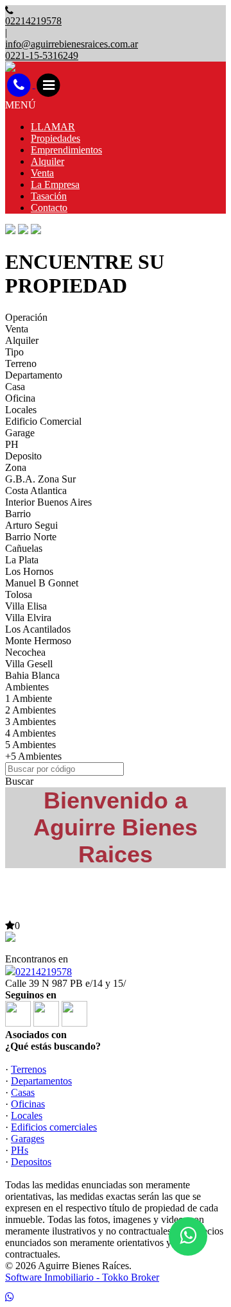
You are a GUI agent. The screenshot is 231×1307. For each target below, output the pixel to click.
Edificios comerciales (54, 1127)
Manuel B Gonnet (41, 582)
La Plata (21, 559)
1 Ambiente (28, 698)
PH (12, 444)
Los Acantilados (38, 629)
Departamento (33, 375)
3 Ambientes (30, 721)
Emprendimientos (66, 149)
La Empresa (55, 184)
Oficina (20, 398)
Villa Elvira (28, 617)
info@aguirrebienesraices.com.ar (71, 43)
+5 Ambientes (33, 756)
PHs (19, 1150)
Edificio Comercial (43, 421)
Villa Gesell (29, 663)
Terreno (21, 363)
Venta (42, 172)
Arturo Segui (31, 525)
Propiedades (55, 138)
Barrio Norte (30, 536)
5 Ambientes (30, 744)
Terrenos (28, 1069)
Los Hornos (29, 571)
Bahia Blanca (32, 675)
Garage (20, 432)
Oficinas (28, 1103)
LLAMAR (53, 126)
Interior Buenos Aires (48, 502)
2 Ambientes (30, 710)
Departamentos (41, 1080)
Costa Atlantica (36, 490)
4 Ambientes (30, 733)
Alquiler (47, 161)
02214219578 (43, 971)
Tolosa (18, 594)
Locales (21, 409)
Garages (27, 1138)
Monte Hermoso (38, 640)
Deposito (23, 455)
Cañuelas (23, 548)
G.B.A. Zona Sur (40, 479)
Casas (23, 1092)
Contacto (49, 207)
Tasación (49, 196)
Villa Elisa (26, 606)
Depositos (31, 1161)
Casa (15, 386)
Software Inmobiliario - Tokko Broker (82, 1277)
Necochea (25, 652)
